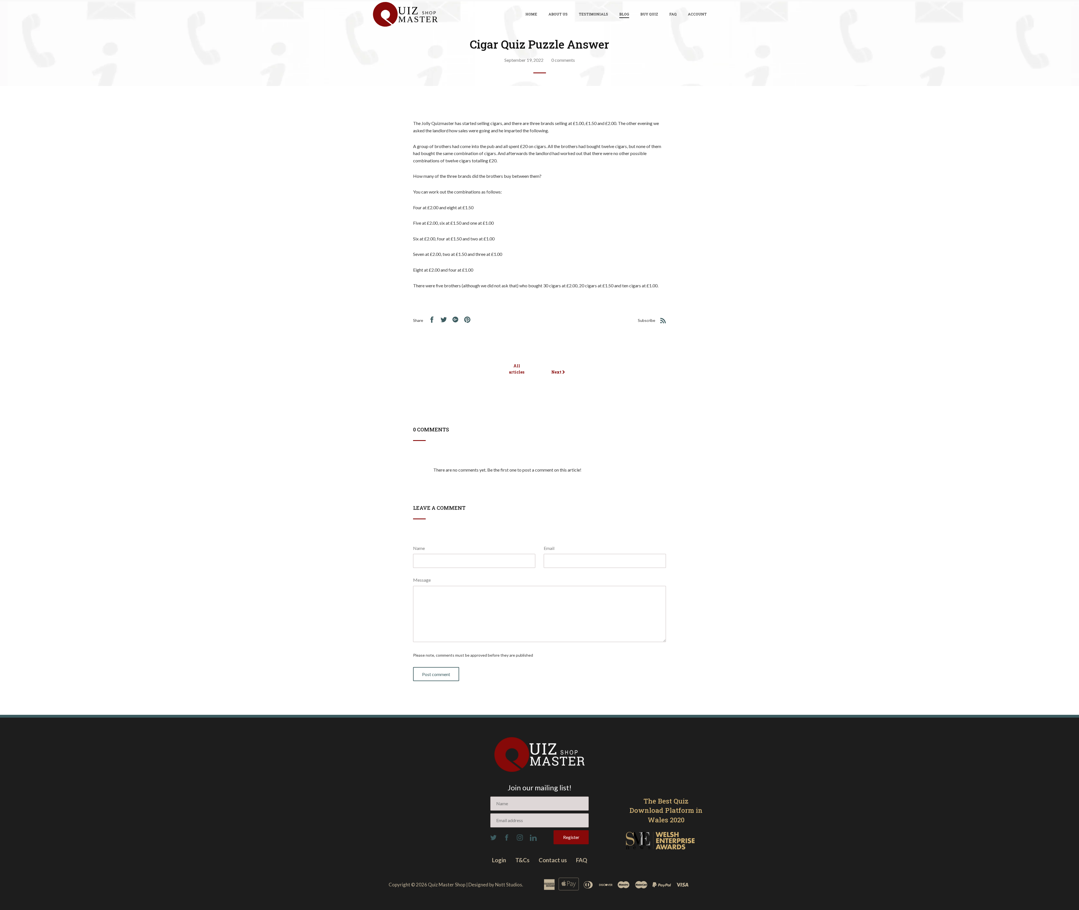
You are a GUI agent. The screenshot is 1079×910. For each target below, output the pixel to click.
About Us (558, 14)
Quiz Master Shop (446, 885)
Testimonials (593, 14)
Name (419, 548)
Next (556, 372)
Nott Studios (508, 885)
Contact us (553, 860)
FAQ (673, 14)
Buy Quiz (649, 14)
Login (499, 860)
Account (697, 14)
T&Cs (522, 860)
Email (549, 548)
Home (531, 14)
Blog (624, 14)
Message (422, 580)
